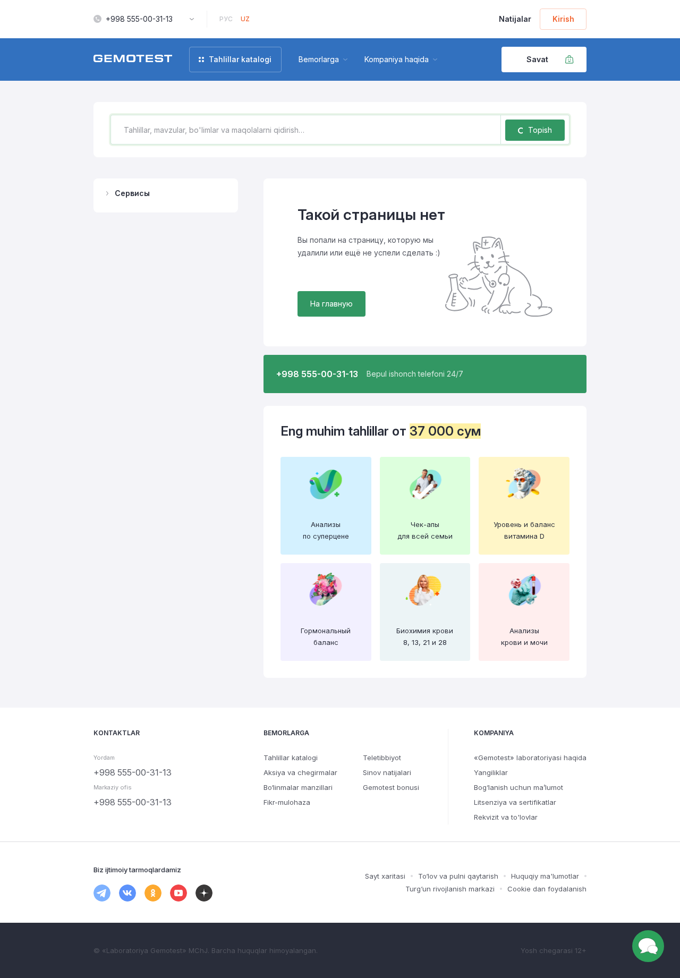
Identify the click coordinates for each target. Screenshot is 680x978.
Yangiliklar (491, 772)
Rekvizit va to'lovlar (506, 817)
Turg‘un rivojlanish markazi (450, 889)
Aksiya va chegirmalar (300, 772)
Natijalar (515, 18)
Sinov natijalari (387, 772)
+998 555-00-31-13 (139, 18)
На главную (331, 303)
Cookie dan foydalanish (546, 889)
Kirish (563, 18)
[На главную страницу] (133, 59)
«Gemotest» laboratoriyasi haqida (530, 757)
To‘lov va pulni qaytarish (458, 876)
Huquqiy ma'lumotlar (545, 876)
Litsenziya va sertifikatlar (515, 802)
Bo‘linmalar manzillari (298, 787)
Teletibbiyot (382, 757)
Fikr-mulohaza (287, 802)
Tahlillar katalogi (291, 757)
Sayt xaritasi (385, 876)
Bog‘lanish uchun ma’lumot (518, 787)
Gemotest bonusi (391, 787)
